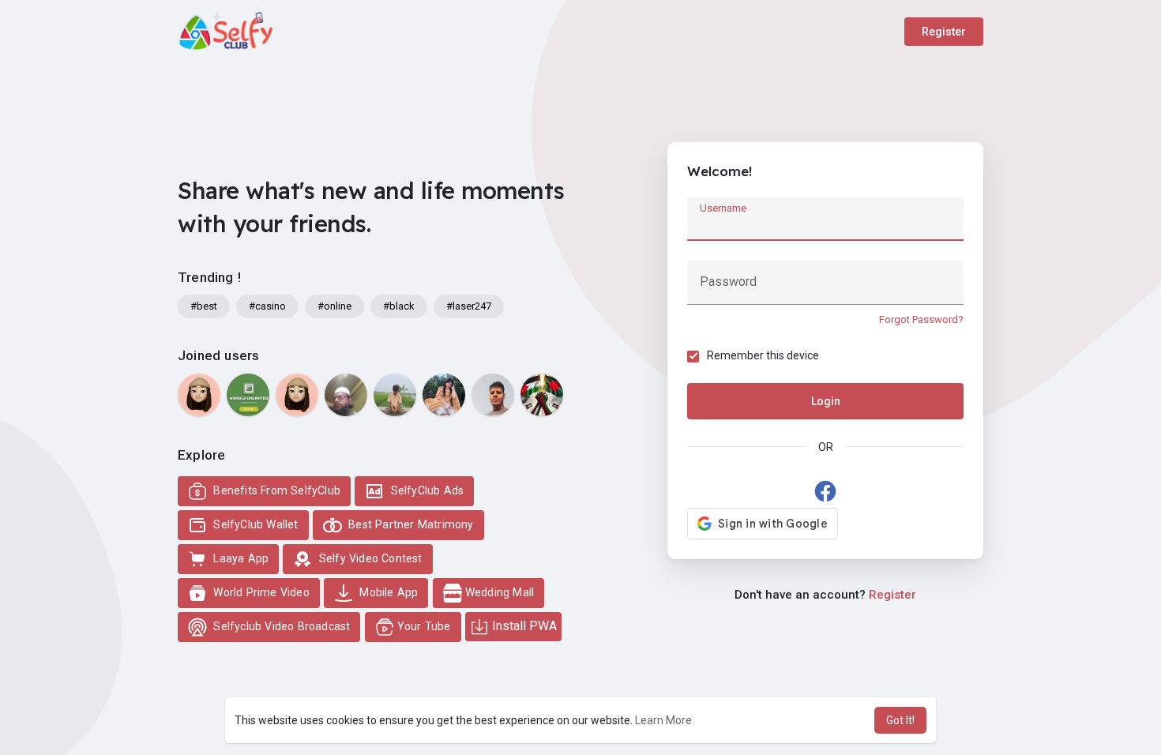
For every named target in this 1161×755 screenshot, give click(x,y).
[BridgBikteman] (248, 395)
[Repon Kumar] (493, 395)
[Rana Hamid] (541, 395)
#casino (267, 306)
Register (944, 31)
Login (825, 401)
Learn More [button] (663, 720)
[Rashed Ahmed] (395, 395)
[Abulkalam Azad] (346, 395)
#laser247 (468, 306)
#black (399, 306)
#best (203, 306)
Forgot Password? (921, 319)
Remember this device (763, 355)
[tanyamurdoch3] (199, 395)
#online (334, 306)
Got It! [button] (900, 720)
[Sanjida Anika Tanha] (444, 395)
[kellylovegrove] (297, 395)
